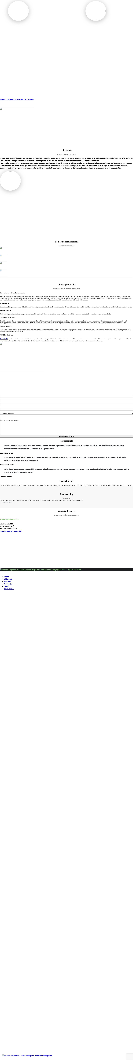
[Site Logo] (27, 1055)
